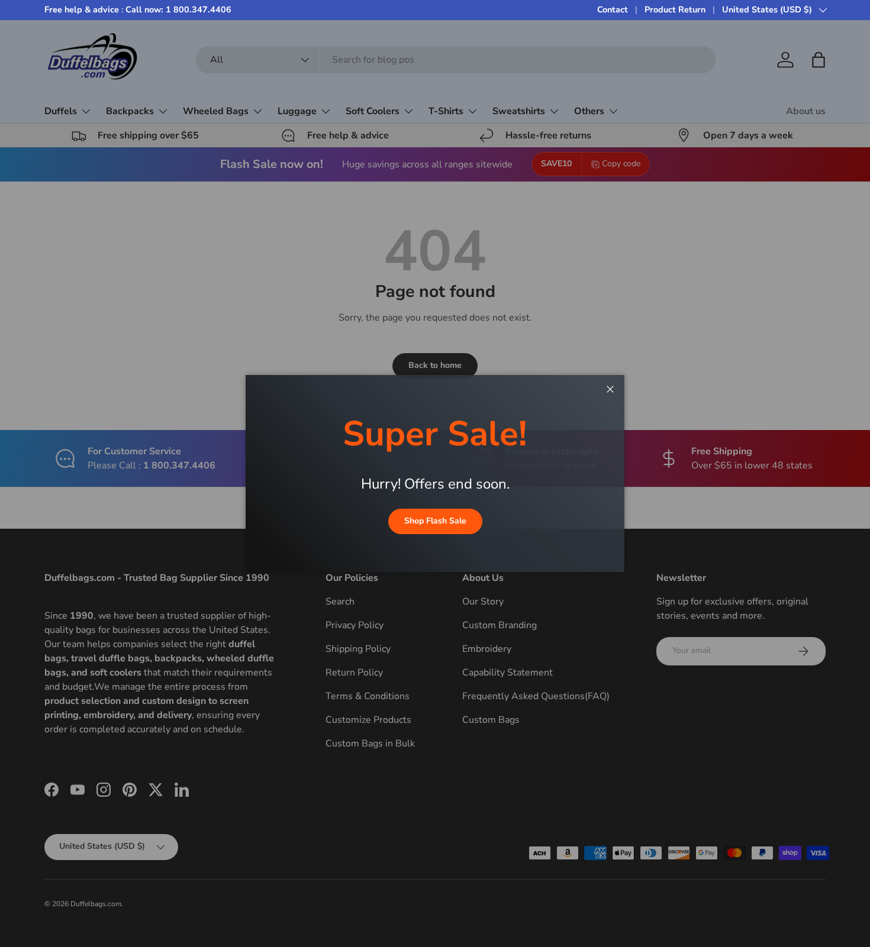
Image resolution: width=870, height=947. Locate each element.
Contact (612, 9)
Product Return (675, 9)
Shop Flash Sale (435, 520)
